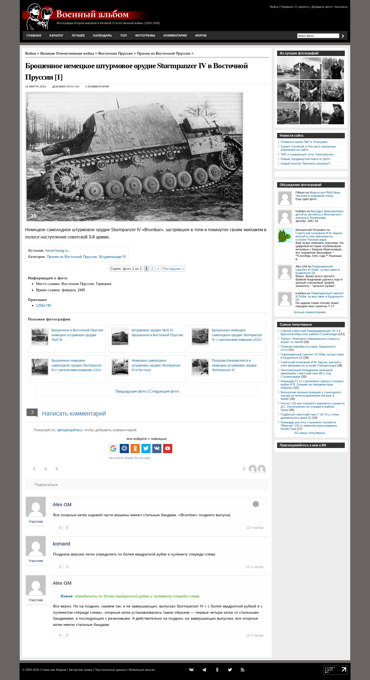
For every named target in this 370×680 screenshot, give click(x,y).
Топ (123, 35)
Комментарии (175, 35)
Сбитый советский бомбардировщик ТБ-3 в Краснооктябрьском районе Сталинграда (310, 332)
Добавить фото (321, 6)
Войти (274, 6)
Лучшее (78, 35)
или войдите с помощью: (147, 439)
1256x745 (43, 305)
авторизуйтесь (70, 430)
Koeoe (67, 596)
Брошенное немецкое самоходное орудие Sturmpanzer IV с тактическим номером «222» (237, 334)
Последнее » (173, 269)
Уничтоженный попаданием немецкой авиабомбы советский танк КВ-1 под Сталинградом (306, 373)
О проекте (302, 6)
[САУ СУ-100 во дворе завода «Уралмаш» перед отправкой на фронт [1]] (288, 78)
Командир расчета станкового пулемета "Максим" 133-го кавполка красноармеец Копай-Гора (309, 425)
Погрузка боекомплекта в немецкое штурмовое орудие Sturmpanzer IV (234, 365)
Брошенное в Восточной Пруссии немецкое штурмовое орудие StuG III (77, 334)
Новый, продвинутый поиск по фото (305, 159)
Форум (200, 35)
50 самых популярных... (311, 432)
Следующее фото (164, 391)
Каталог (56, 35)
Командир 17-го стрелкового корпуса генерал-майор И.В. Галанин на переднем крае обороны (312, 384)
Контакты (341, 6)
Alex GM (62, 504)
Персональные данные (110, 669)
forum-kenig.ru (57, 251)
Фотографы (145, 35)
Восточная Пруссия (115, 53)
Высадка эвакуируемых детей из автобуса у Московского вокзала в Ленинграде (320, 214)
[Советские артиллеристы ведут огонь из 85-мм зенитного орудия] (311, 78)
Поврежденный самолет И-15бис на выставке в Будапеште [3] (318, 269)
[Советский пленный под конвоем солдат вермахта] (333, 78)
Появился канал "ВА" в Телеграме (304, 141)
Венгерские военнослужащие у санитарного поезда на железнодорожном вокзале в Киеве (311, 395)
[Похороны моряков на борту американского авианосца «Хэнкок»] (288, 101)
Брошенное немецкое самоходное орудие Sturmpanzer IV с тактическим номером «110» (76, 365)
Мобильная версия (142, 669)
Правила (287, 6)
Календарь (102, 35)
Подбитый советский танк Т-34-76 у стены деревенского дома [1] (310, 416)
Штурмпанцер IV (112, 257)
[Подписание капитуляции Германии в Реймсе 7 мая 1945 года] (333, 101)
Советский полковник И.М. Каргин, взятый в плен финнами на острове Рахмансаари (319, 236)
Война (30, 53)
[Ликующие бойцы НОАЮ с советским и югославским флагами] (311, 101)
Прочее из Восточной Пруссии (163, 53)
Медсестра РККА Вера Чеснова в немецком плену (318, 194)
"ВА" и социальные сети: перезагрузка (307, 154)
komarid (61, 544)
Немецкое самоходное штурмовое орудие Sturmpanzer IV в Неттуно (156, 365)
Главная (34, 35)
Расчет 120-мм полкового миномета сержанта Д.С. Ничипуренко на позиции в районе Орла (313, 406)
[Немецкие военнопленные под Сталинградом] (311, 123)
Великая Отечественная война (67, 53)
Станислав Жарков (53, 669)
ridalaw (73, 86)
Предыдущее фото (131, 391)
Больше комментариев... (311, 312)
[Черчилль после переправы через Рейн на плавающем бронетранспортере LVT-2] (288, 123)
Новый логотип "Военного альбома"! (305, 163)
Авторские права (80, 669)
